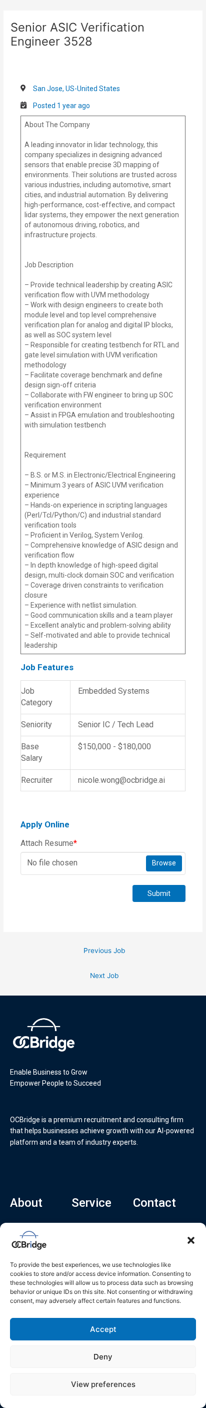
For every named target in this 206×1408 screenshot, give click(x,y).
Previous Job (104, 951)
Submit (159, 893)
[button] (191, 1240)
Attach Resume (48, 843)
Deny (103, 1356)
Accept (103, 1329)
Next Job (104, 976)
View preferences (103, 1384)
